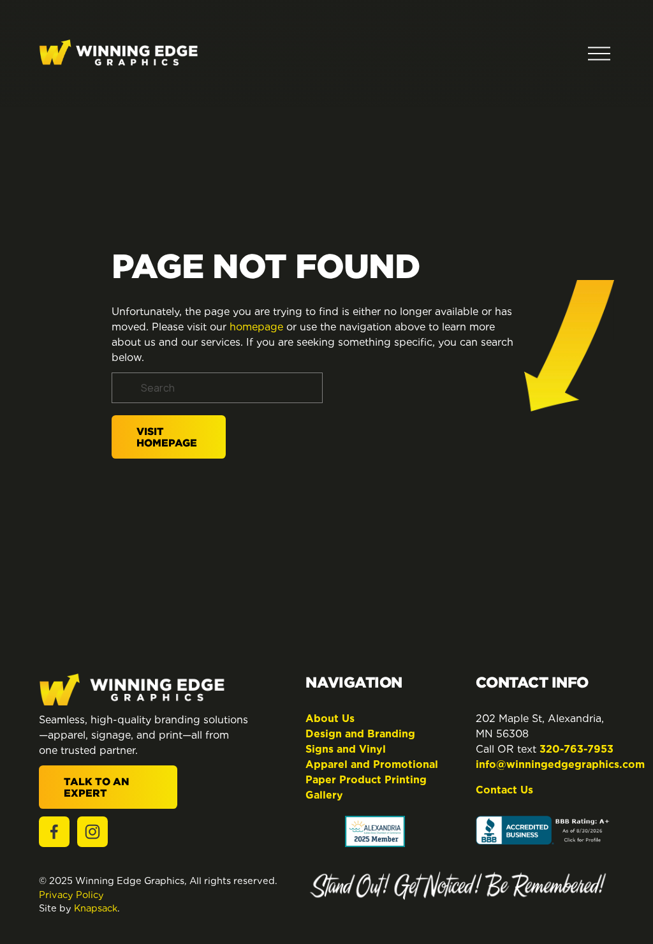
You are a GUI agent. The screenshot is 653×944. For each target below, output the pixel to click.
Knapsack (95, 908)
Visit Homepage (166, 436)
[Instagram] (92, 831)
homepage (256, 327)
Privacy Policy (71, 894)
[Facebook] (54, 831)
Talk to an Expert (96, 787)
